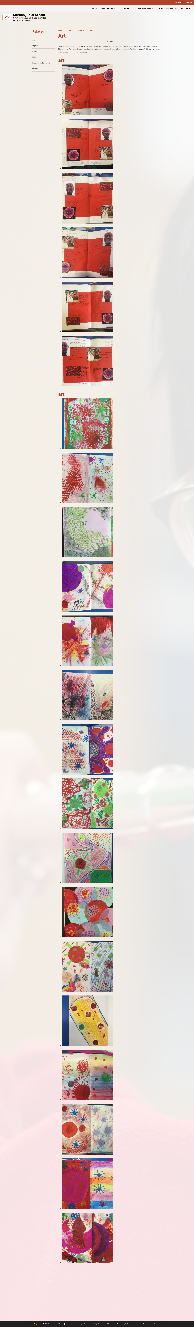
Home (60, 30)
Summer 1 (81, 30)
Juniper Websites (84, 1324)
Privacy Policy (141, 1324)
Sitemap (110, 1324)
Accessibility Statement (124, 1324)
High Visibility (98, 1324)
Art (91, 30)
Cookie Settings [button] (154, 1324)
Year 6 (70, 30)
